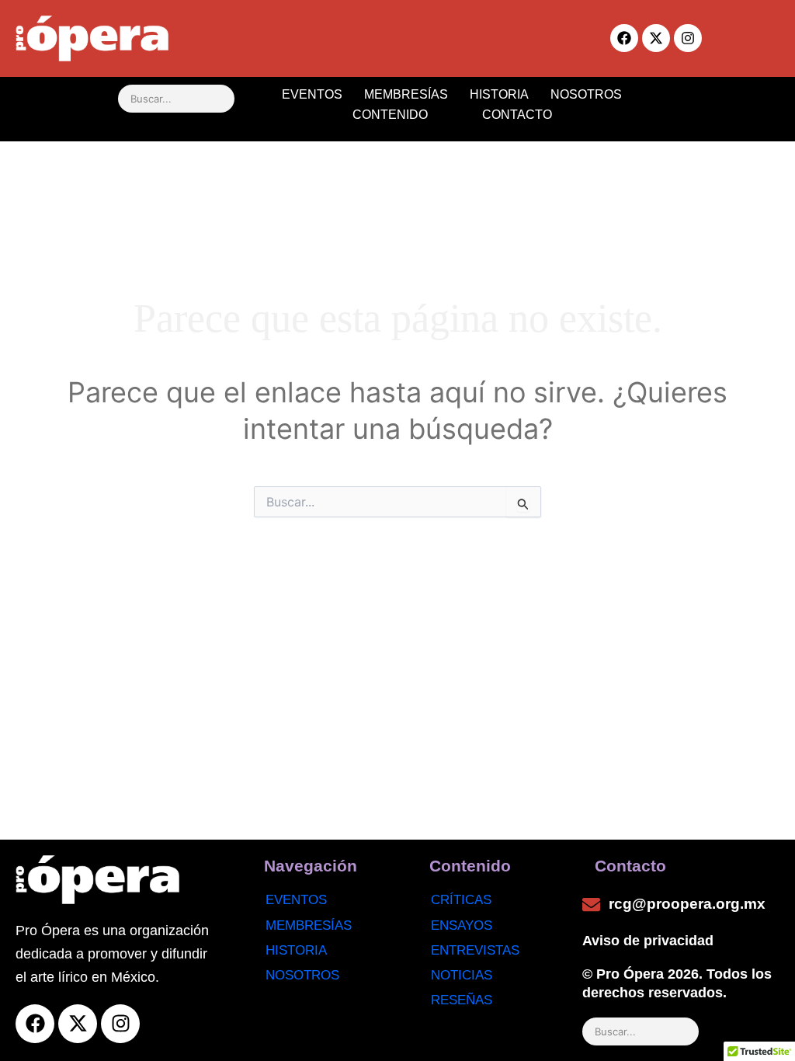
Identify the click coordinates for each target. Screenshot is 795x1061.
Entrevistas (475, 950)
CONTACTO (517, 114)
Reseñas (461, 1000)
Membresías (309, 925)
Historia (296, 950)
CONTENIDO (390, 114)
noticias (461, 975)
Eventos (296, 899)
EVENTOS (312, 94)
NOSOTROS (586, 94)
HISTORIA (499, 94)
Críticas (461, 899)
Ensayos (461, 925)
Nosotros (302, 975)
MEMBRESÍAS (406, 94)
